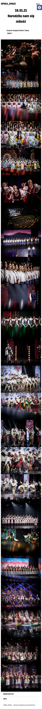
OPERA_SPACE (8, 4)
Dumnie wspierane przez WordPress (24, 705)
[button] (39, 7)
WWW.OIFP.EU (8, 694)
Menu (38, 4)
